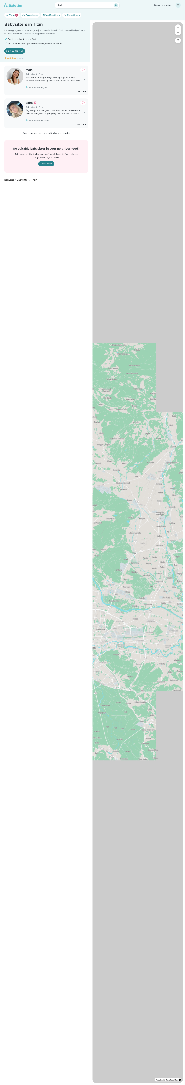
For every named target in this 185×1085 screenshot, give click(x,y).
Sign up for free (14, 51)
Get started (46, 163)
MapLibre (159, 1080)
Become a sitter (163, 5)
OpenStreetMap (172, 1080)
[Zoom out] (178, 32)
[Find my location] (178, 40)
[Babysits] (13, 5)
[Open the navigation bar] (178, 5)
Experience (31, 15)
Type (13, 15)
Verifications (52, 15)
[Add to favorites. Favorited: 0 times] (83, 70)
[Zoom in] (178, 27)
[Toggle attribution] (179, 1079)
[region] (137, 552)
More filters (73, 15)
